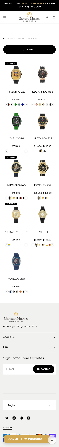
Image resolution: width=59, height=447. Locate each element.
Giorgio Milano (24, 326)
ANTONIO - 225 (42, 138)
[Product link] (16, 85)
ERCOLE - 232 (42, 185)
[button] (5, 17)
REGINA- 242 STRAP (16, 232)
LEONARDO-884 (42, 91)
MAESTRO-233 (16, 91)
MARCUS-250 (16, 278)
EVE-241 (43, 232)
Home (6, 38)
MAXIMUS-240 (16, 185)
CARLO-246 (16, 138)
